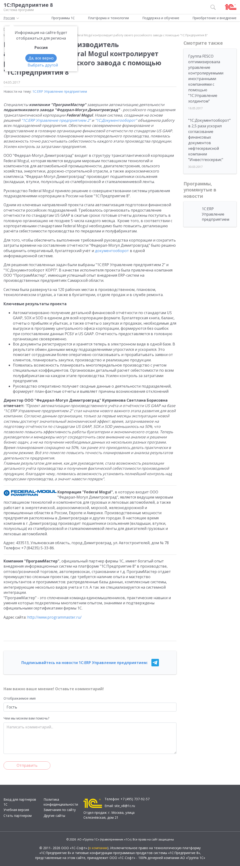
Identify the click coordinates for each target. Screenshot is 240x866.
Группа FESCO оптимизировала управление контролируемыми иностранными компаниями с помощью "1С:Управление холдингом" (205, 79)
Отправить (27, 765)
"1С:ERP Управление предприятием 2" (56, 120)
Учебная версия (16, 809)
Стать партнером (18, 815)
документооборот (112, 250)
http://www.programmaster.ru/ (54, 617)
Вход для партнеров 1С (20, 802)
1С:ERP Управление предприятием (59, 91)
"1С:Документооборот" (116, 120)
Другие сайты (54, 815)
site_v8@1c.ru (124, 806)
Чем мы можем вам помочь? (26, 718)
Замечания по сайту (60, 809)
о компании (98, 848)
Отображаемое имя (20, 698)
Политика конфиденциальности (61, 802)
